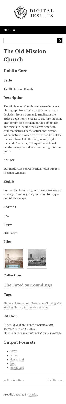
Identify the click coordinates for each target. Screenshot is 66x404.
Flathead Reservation (16, 303)
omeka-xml (17, 367)
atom (13, 355)
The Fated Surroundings (28, 285)
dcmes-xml (17, 359)
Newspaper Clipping (43, 303)
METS (14, 351)
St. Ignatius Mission (36, 307)
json (12, 363)
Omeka (33, 394)
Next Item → (54, 380)
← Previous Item (14, 380)
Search (59, 40)
